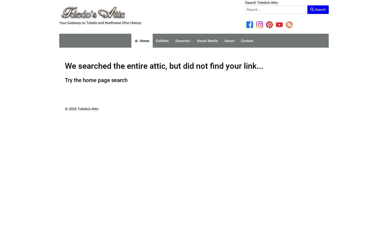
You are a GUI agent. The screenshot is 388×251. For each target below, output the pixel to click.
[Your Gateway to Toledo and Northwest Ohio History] (93, 10)
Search (320, 9)
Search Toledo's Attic (261, 2)
